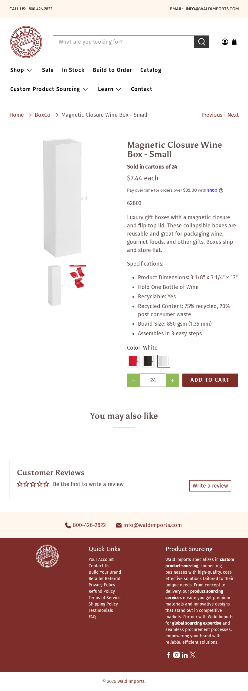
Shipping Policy (103, 604)
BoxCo (43, 115)
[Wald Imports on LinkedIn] (184, 656)
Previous (211, 115)
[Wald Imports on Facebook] (168, 656)
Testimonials (101, 610)
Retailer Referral (104, 578)
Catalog (151, 70)
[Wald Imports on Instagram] (176, 656)
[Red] (133, 361)
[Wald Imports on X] (192, 656)
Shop (17, 70)
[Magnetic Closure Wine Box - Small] (65, 198)
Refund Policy (102, 591)
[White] (163, 361)
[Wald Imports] (26, 42)
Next (233, 115)
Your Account (101, 559)
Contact (141, 89)
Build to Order (112, 70)
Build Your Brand (105, 572)
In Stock (73, 70)
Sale (48, 70)
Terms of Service (105, 597)
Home (16, 115)
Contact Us (99, 566)
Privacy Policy (102, 585)
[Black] (148, 361)
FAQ (92, 616)
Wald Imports (131, 681)
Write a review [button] (210, 485)
